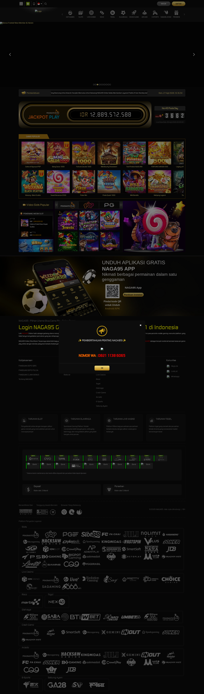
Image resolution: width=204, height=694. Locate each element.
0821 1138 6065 (111, 355)
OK (102, 368)
